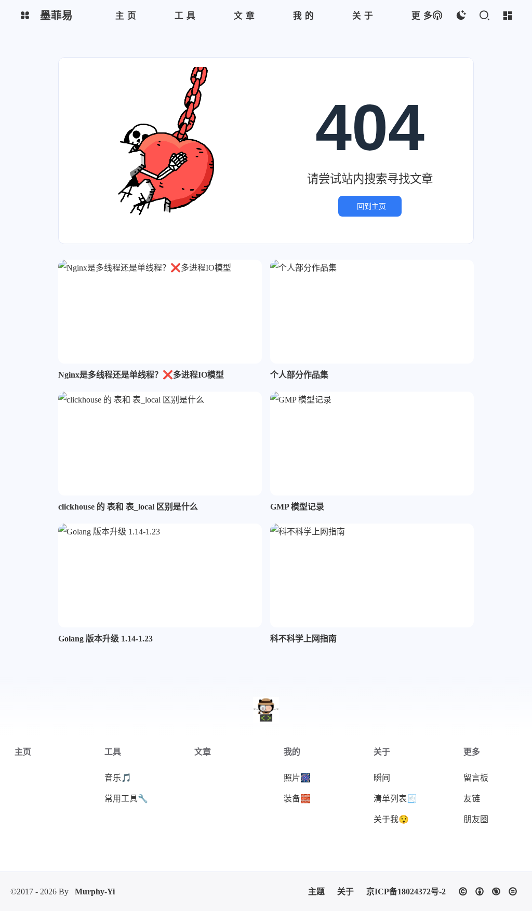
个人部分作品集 (299, 374)
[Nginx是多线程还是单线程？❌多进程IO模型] (160, 312)
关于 (345, 891)
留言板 (475, 777)
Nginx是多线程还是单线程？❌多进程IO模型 (141, 374)
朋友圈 (475, 819)
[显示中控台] (507, 16)
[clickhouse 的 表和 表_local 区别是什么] (160, 443)
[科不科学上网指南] (372, 575)
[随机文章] (437, 16)
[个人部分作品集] (372, 312)
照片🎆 (297, 777)
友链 (471, 798)
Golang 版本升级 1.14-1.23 (105, 638)
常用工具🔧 (126, 798)
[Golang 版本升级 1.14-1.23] (160, 575)
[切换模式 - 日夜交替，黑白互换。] (460, 16)
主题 (316, 891)
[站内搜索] (484, 16)
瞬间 (382, 777)
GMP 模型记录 (297, 506)
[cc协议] (488, 891)
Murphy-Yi (95, 891)
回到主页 (371, 206)
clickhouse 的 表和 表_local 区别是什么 (128, 506)
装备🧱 (297, 798)
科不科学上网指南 (303, 638)
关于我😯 (391, 819)
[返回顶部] (266, 710)
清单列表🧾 (395, 798)
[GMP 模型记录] (372, 443)
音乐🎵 (117, 777)
